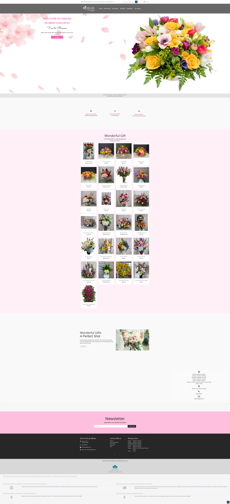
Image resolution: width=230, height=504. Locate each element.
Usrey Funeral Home (198, 486)
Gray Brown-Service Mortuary (174, 486)
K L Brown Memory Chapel (187, 486)
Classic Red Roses (89, 161)
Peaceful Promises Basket (88, 232)
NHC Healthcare (61, 486)
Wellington (188, 496)
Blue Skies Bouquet (89, 256)
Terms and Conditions (114, 442)
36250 (45, 496)
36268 (80, 496)
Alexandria (137, 496)
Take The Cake (124, 161)
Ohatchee (176, 496)
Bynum (145, 496)
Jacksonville (167, 496)
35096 (58, 496)
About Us (112, 440)
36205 (35, 496)
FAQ (111, 446)
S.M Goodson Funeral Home (151, 488)
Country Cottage (106, 161)
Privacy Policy (113, 443)
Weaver (184, 496)
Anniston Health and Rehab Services (41, 486)
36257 (77, 496)
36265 (55, 496)
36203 (29, 496)
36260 (67, 496)
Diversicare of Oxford (70, 486)
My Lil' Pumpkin (89, 185)
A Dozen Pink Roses (124, 185)
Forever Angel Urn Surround (88, 280)
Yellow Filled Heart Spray (124, 280)
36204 (32, 496)
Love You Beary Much (141, 209)
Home (100, 8)
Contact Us (112, 445)
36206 (42, 496)
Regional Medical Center (27, 486)
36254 (74, 496)
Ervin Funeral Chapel (163, 486)
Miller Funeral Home (218, 486)
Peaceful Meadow (141, 185)
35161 (64, 496)
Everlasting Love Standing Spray (88, 304)
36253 (70, 496)
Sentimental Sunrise (141, 256)
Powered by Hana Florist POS (115, 471)
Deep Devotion (106, 209)
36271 (48, 496)
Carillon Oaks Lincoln (92, 486)
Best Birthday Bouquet (141, 232)
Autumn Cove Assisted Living (81, 486)
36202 (26, 496)
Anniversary (107, 8)
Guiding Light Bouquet (106, 232)
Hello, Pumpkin (141, 161)
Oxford (180, 496)
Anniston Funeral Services (140, 486)
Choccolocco (150, 496)
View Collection (57, 32)
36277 (51, 496)
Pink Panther (123, 209)
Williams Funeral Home (208, 486)
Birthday (122, 8)
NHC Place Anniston (53, 486)
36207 (39, 496)
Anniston (142, 496)
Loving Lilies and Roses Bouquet (141, 280)
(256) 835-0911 (97, 1)
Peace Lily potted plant (106, 280)
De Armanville (157, 496)
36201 (23, 496)
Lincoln (172, 496)
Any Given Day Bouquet (106, 185)
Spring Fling (88, 209)
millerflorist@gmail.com (109, 1)
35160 (61, 496)
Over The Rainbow (123, 256)
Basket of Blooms (123, 232)
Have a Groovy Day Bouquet (106, 256)
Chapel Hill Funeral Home (152, 486)
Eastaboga (162, 496)
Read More (83, 346)
